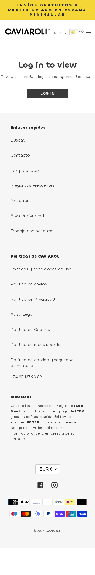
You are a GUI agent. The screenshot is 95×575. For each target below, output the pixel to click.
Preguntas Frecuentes (33, 185)
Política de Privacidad (33, 299)
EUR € (46, 469)
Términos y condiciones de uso (41, 269)
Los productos (25, 170)
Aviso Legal (22, 314)
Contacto (20, 155)
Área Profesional (27, 215)
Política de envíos (29, 284)
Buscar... (18, 140)
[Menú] (87, 32)
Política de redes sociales (37, 344)
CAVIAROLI (53, 531)
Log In (47, 93)
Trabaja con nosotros (32, 231)
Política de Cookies (30, 329)
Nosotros (20, 200)
